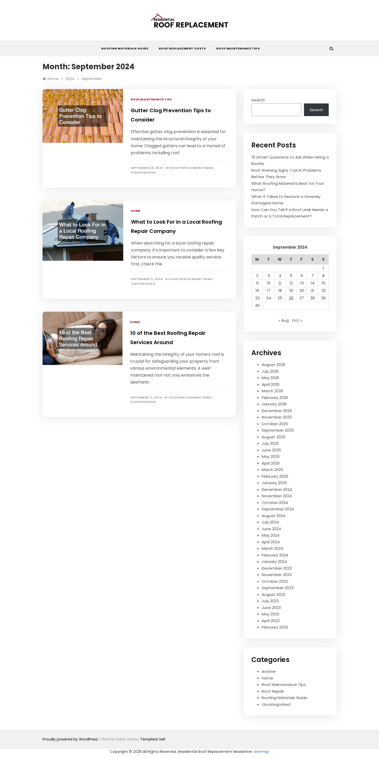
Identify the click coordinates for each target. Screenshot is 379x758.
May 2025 (270, 456)
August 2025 (273, 437)
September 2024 (278, 509)
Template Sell (152, 739)
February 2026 (275, 397)
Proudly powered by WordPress (71, 739)
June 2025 (271, 450)
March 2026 (272, 391)
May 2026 (270, 377)
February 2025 (275, 476)
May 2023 (270, 614)
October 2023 (275, 581)
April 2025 (271, 463)
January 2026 (274, 404)
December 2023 (277, 568)
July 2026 (270, 371)
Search (258, 100)
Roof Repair (273, 691)
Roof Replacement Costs (182, 48)
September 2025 (278, 430)
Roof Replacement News (192, 168)
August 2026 (273, 364)
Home (136, 211)
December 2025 (277, 410)
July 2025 (270, 443)
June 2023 (271, 607)
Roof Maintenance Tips (238, 48)
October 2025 (275, 423)
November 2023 (277, 574)
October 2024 (275, 502)
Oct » (297, 320)
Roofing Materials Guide (125, 48)
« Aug (283, 320)
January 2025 (274, 482)
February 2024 (275, 555)
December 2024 (277, 489)
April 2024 (271, 542)
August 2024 (273, 515)
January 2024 (274, 561)
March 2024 (272, 548)
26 (291, 298)
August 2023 (273, 594)
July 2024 (270, 522)
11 (280, 283)
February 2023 (275, 627)
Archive (269, 671)
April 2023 (270, 620)
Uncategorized (276, 704)
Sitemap (261, 751)
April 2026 (270, 384)
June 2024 (271, 529)
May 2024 (270, 535)
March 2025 (272, 469)
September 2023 (278, 587)
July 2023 (270, 601)
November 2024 (277, 496)
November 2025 (277, 417)
